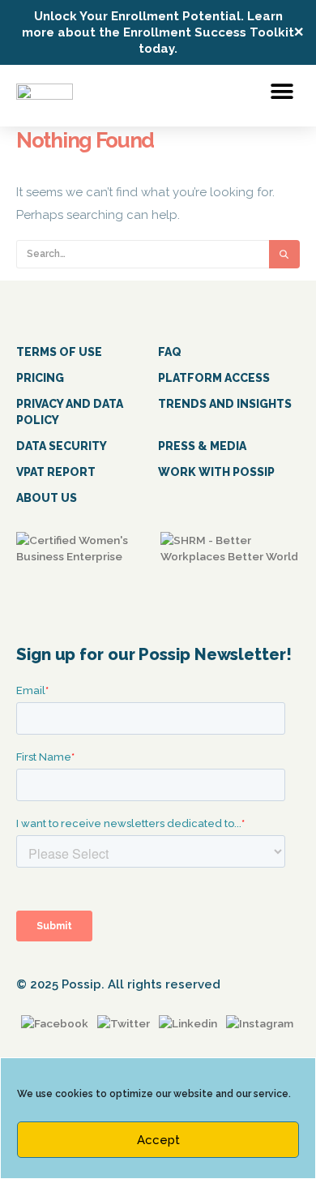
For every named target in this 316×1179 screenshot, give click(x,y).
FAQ (169, 351)
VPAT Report (56, 471)
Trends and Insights (225, 403)
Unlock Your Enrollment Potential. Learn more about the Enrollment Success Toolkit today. (158, 32)
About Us (46, 497)
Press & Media (202, 445)
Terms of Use (59, 351)
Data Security (61, 445)
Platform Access (214, 377)
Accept (158, 1140)
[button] (281, 91)
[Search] (284, 254)
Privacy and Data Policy (69, 412)
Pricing (40, 377)
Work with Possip (216, 471)
